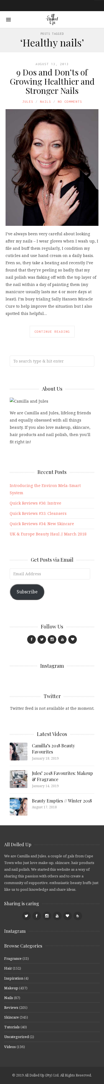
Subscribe (27, 592)
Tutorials (12, 1026)
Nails (45, 101)
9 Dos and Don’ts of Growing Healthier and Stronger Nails (52, 81)
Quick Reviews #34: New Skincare (42, 523)
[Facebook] (31, 639)
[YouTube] (62, 639)
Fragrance (13, 958)
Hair (8, 968)
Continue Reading (52, 331)
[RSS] (77, 916)
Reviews (11, 1007)
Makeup (11, 987)
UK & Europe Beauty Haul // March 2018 (48, 534)
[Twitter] (41, 639)
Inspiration (13, 978)
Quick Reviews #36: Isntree (35, 503)
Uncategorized (16, 1036)
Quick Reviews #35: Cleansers (38, 513)
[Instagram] (52, 639)
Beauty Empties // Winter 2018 (62, 801)
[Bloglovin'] (72, 639)
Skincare (11, 1017)
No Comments (70, 101)
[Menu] (8, 20)
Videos (10, 1046)
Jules (27, 101)
